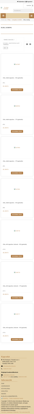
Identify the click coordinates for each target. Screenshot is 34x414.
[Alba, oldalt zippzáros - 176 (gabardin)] (17, 106)
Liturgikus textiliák (17, 19)
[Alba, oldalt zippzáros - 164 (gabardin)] (17, 189)
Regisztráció (29, 1)
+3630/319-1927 (7, 368)
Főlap (8, 19)
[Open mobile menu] (3, 15)
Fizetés (3, 393)
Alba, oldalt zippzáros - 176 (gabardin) (13, 119)
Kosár (29, 5)
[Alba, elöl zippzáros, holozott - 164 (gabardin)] (17, 314)
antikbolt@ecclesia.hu (8, 375)
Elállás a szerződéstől (9, 396)
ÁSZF (2, 383)
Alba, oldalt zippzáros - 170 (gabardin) (13, 161)
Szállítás (4, 391)
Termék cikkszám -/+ (9, 39)
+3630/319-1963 (22, 376)
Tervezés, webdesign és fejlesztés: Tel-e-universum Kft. (15, 412)
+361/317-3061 (7, 376)
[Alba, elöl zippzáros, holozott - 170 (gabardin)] (17, 272)
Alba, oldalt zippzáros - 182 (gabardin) (13, 78)
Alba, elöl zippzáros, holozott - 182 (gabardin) (15, 244)
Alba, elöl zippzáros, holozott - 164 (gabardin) (15, 327)
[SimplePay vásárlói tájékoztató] (17, 398)
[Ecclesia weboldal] (5, 8)
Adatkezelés (5, 386)
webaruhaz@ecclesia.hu (9, 366)
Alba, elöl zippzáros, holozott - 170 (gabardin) (15, 286)
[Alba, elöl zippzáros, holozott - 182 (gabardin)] (17, 231)
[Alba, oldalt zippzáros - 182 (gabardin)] (17, 64)
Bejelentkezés (22, 1)
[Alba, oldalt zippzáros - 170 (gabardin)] (17, 148)
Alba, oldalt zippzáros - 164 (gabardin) (13, 202)
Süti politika (5, 388)
